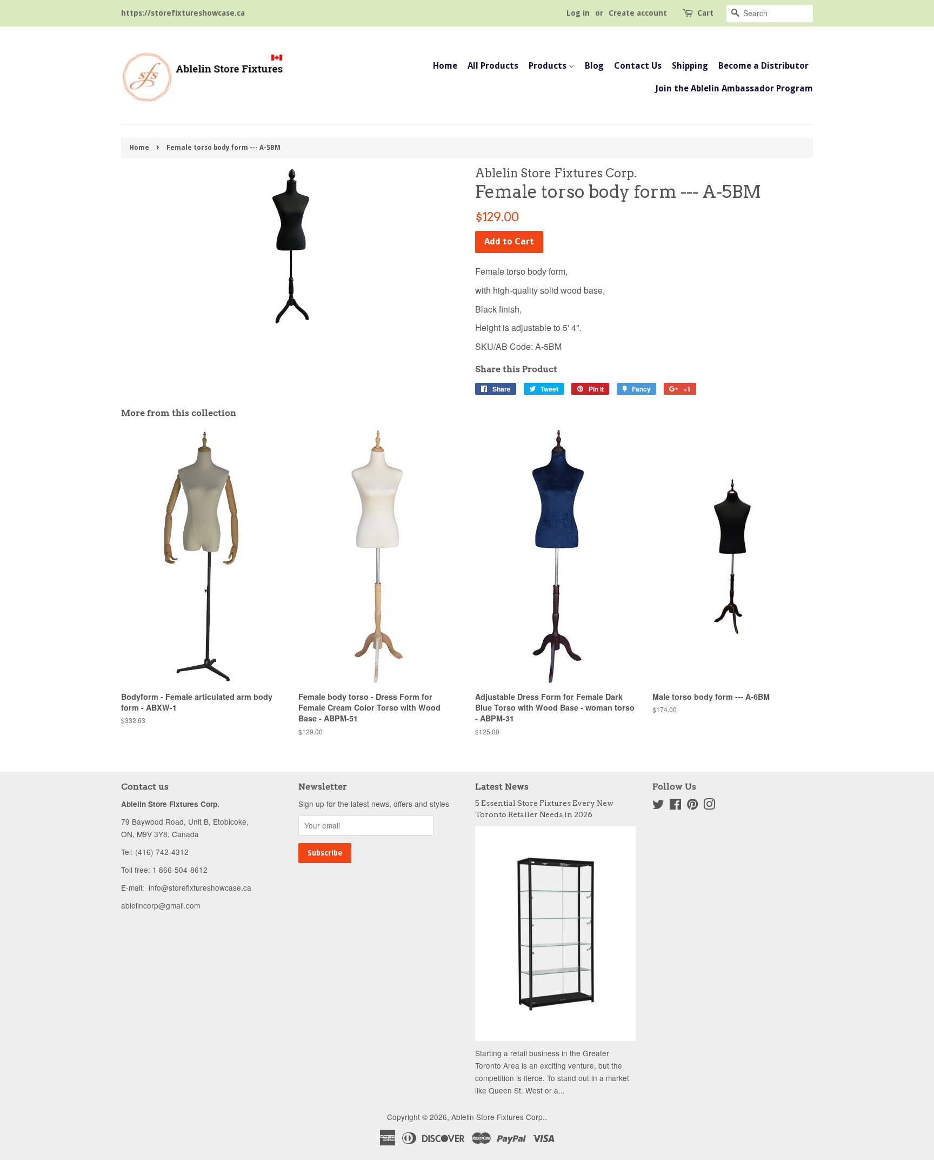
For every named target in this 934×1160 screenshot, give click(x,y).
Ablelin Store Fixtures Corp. (498, 1116)
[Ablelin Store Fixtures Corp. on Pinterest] (692, 805)
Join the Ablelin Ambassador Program (734, 88)
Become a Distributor (763, 66)
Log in (578, 13)
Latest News (502, 786)
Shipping (690, 66)
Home (445, 66)
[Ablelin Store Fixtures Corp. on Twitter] (658, 805)
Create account (638, 13)
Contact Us (638, 66)
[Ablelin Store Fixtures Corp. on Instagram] (709, 805)
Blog (594, 66)
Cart (705, 13)
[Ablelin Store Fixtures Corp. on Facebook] (675, 805)
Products (549, 66)
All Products (493, 66)
